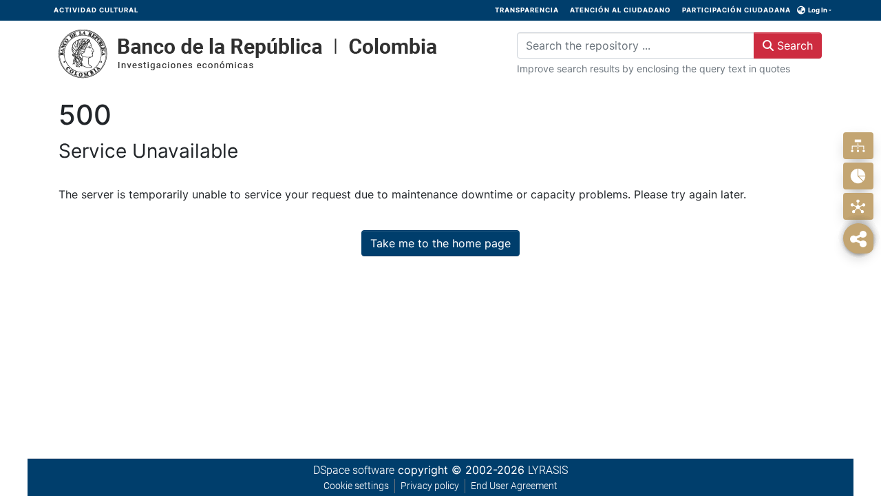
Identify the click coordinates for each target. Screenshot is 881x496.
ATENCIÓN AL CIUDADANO (620, 10)
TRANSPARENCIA (527, 10)
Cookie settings (356, 485)
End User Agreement (514, 485)
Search (793, 45)
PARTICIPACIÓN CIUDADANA (736, 10)
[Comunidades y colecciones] (858, 145)
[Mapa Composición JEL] (858, 206)
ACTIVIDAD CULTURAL (96, 10)
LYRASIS (548, 470)
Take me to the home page (440, 243)
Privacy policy (430, 485)
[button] (801, 10)
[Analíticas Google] (858, 176)
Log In (817, 10)
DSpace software (353, 470)
